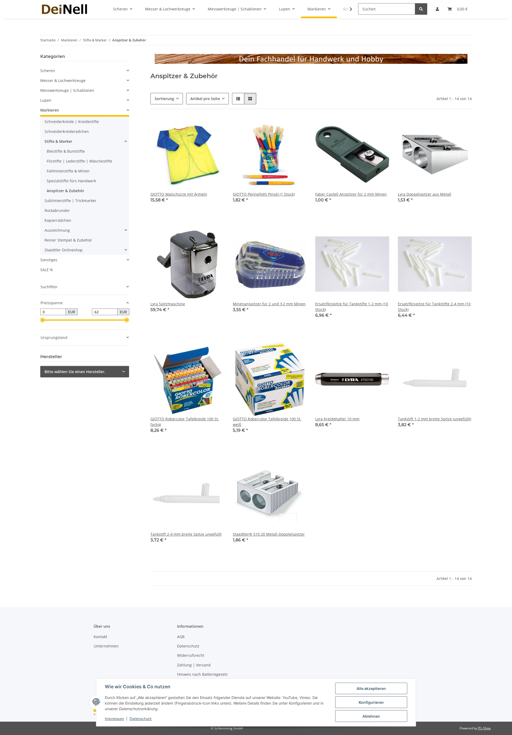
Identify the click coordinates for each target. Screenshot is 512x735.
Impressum (114, 718)
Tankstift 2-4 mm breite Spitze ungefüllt (186, 534)
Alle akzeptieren (371, 688)
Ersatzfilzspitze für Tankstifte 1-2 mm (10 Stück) (351, 306)
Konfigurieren (371, 702)
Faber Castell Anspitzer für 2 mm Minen (351, 194)
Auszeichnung (57, 230)
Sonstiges (48, 259)
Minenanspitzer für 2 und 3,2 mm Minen (269, 303)
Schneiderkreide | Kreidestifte (72, 121)
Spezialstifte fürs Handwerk (71, 180)
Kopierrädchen (58, 220)
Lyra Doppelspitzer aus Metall (424, 194)
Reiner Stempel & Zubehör (68, 240)
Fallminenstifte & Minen (68, 170)
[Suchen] (421, 9)
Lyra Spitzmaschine (167, 303)
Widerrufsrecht (190, 655)
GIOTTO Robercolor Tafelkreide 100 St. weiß (267, 421)
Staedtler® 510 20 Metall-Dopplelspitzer (269, 534)
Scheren (47, 70)
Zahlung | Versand (194, 664)
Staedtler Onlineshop (64, 249)
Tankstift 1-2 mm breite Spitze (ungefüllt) (434, 418)
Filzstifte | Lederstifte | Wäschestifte (79, 161)
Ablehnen (371, 716)
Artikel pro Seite (205, 98)
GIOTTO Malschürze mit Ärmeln (178, 194)
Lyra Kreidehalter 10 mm (337, 418)
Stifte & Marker (58, 141)
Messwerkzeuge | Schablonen (67, 90)
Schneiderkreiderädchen (67, 131)
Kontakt (100, 636)
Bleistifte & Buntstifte (66, 151)
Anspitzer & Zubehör (65, 190)
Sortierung (164, 98)
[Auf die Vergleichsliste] (215, 126)
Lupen (45, 100)
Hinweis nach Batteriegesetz (202, 674)
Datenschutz (141, 718)
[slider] (42, 320)
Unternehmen (106, 646)
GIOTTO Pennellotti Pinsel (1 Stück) (264, 194)
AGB (181, 636)
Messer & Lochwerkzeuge (63, 80)
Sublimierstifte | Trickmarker (71, 200)
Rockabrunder (57, 210)
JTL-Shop (484, 728)
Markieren (49, 110)
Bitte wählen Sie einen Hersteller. (75, 371)
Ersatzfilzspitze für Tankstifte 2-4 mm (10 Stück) (434, 306)
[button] (347, 9)
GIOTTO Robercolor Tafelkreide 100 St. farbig (184, 421)
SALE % (46, 269)
